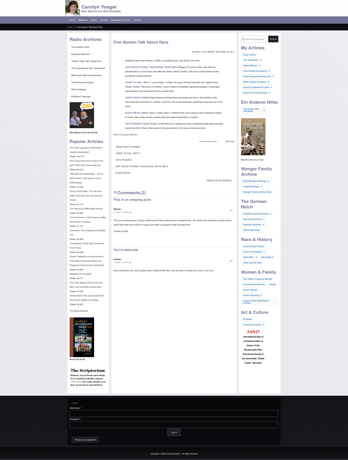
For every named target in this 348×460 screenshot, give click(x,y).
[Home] (72, 8)
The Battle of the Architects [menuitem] (250, 110)
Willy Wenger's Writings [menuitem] (253, 181)
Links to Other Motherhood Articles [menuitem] (256, 301)
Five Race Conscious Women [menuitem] (257, 278)
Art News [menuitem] (247, 319)
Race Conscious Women (126, 134)
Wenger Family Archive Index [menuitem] (257, 191)
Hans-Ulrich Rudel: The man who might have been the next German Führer (86, 195)
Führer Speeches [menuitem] (251, 229)
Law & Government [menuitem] (251, 219)
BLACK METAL (123, 172)
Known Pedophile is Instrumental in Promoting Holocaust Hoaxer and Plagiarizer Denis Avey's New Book (87, 261)
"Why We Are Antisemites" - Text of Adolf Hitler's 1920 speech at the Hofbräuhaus (86, 178)
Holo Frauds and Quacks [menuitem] (254, 71)
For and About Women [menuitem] (254, 284)
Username (75, 407)
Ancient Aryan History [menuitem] (253, 246)
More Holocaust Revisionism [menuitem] (256, 77)
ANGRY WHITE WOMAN (128, 146)
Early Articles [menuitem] (249, 54)
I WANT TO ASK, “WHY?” (128, 153)
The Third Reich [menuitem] (250, 60)
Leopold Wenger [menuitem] (250, 187)
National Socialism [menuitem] (251, 225)
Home (70, 27)
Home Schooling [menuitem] (250, 296)
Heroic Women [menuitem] (249, 66)
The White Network (79, 310)
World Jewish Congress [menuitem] (253, 82)
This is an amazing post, (133, 199)
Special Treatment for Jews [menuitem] (255, 88)
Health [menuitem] (272, 284)
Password (74, 419)
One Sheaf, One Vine (203, 270)
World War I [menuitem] (247, 258)
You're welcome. (126, 249)
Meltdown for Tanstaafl (80, 273)
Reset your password (85, 439)
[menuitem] (72, 20)
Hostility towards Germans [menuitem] (254, 214)
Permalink (174, 210)
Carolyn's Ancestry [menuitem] (251, 325)
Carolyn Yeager (99, 7)
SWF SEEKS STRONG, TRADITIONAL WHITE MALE (142, 166)
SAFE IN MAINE (124, 159)
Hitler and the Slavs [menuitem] (252, 262)
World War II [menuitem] (267, 257)
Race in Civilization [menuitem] (251, 252)
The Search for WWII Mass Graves (86, 208)
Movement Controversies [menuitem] (254, 93)
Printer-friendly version (208, 141)
